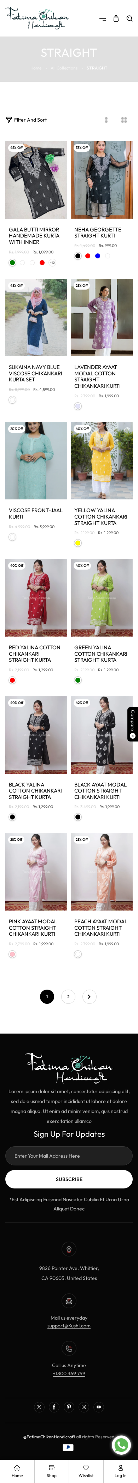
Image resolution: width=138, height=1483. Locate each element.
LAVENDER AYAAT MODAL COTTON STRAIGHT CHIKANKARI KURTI (97, 376)
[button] (102, 18)
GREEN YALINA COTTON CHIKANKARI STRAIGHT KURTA (100, 653)
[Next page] (89, 997)
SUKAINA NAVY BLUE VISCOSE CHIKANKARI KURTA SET (35, 373)
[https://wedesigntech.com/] (75, 1436)
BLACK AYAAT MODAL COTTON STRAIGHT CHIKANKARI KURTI (100, 791)
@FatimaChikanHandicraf (48, 1436)
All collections (64, 68)
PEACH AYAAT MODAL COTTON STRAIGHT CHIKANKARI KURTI (100, 927)
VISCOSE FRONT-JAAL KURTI (36, 513)
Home (35, 68)
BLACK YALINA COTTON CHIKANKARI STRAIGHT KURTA (35, 791)
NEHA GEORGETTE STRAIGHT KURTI (97, 232)
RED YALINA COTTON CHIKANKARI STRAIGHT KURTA (35, 653)
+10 (52, 262)
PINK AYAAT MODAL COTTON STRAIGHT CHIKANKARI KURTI (33, 927)
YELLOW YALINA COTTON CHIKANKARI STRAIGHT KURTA (100, 516)
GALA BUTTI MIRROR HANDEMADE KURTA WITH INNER (34, 235)
